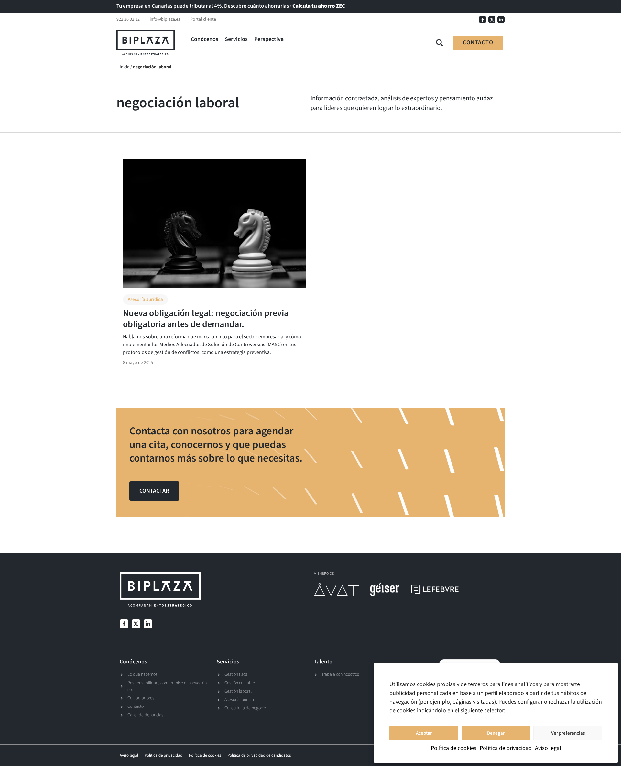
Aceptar (424, 733)
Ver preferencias (568, 733)
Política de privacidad (506, 748)
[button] (205, 39)
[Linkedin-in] (501, 19)
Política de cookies (453, 748)
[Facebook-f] (482, 19)
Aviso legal (548, 748)
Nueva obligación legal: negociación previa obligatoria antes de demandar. (206, 319)
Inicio (124, 67)
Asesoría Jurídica (145, 299)
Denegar (496, 733)
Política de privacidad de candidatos (259, 755)
